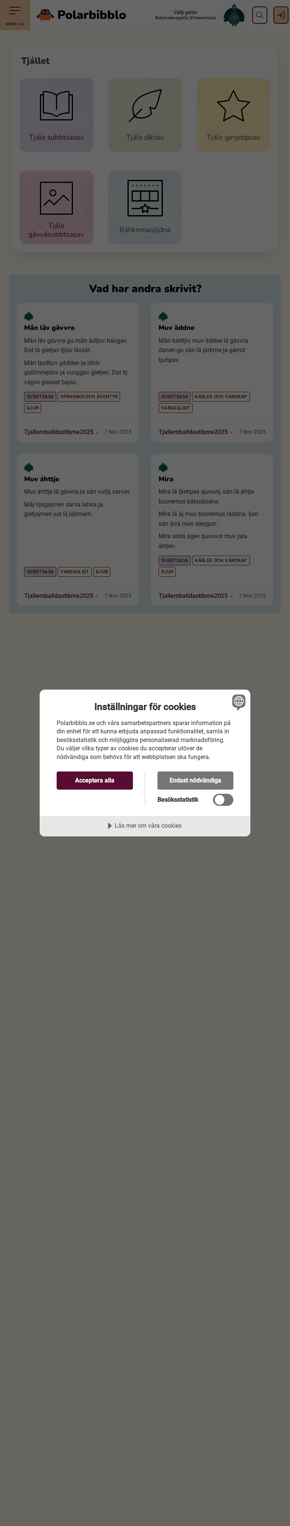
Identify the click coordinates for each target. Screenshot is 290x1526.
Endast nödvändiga (195, 780)
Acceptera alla (94, 780)
